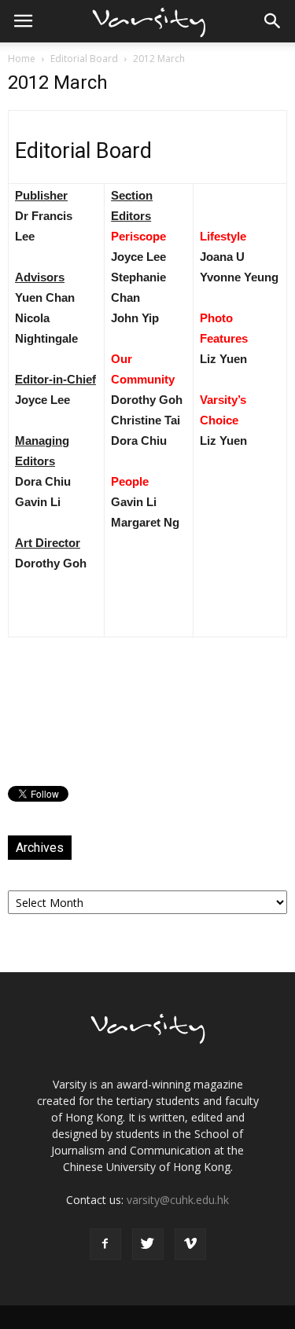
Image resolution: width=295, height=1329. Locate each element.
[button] (273, 21)
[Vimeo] (190, 1244)
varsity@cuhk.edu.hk (178, 1199)
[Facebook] (105, 1244)
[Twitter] (148, 1244)
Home (21, 58)
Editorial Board (84, 58)
